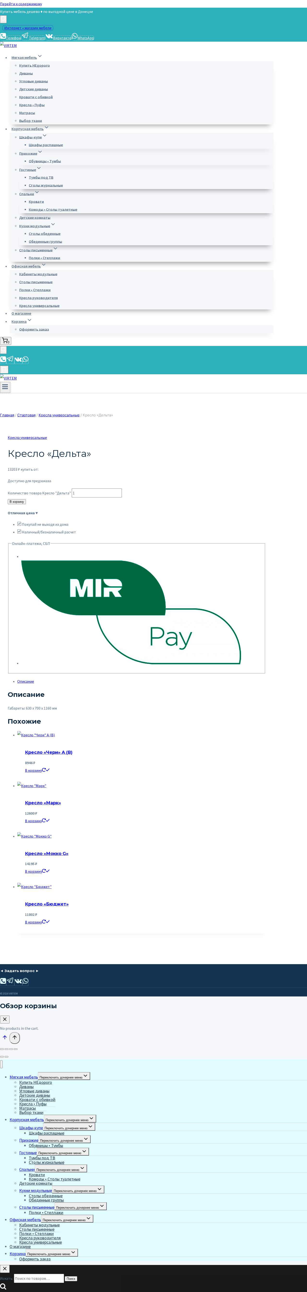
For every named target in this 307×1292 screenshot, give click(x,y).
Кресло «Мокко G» (46, 853)
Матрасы (27, 112)
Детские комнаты (34, 217)
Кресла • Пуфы (32, 104)
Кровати (36, 201)
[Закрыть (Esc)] (16, 1049)
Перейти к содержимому (21, 3)
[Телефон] (3, 361)
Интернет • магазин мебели (27, 27)
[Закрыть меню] (1, 1064)
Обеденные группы (45, 241)
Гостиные (28, 1152)
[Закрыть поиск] (5, 1269)
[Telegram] (10, 361)
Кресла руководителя (38, 297)
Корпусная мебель (27, 1119)
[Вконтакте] (18, 361)
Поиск (71, 1279)
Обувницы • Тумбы (45, 160)
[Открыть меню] (5, 387)
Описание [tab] (25, 681)
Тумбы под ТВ (41, 177)
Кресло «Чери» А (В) (48, 752)
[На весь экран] (6, 1049)
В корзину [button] (33, 770)
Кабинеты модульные (38, 273)
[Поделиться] (11, 1049)
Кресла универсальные (39, 305)
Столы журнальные (46, 185)
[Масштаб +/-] (2, 1049)
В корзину (17, 501)
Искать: (6, 1278)
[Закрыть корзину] (5, 1020)
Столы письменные (36, 281)
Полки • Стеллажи (44, 257)
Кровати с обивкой (36, 96)
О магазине (21, 313)
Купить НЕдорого (34, 65)
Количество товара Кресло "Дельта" (39, 493)
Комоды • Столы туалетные (53, 209)
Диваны (26, 73)
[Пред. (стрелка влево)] (2, 1056)
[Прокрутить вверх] (4, 1038)
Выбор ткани (30, 120)
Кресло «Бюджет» (47, 904)
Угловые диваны (33, 80)
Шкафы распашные (46, 144)
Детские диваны (33, 88)
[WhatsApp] (25, 361)
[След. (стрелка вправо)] (6, 1056)
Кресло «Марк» (43, 802)
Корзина (18, 1253)
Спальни (27, 1169)
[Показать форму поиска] (3, 19)
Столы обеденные (44, 233)
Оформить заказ (34, 329)
